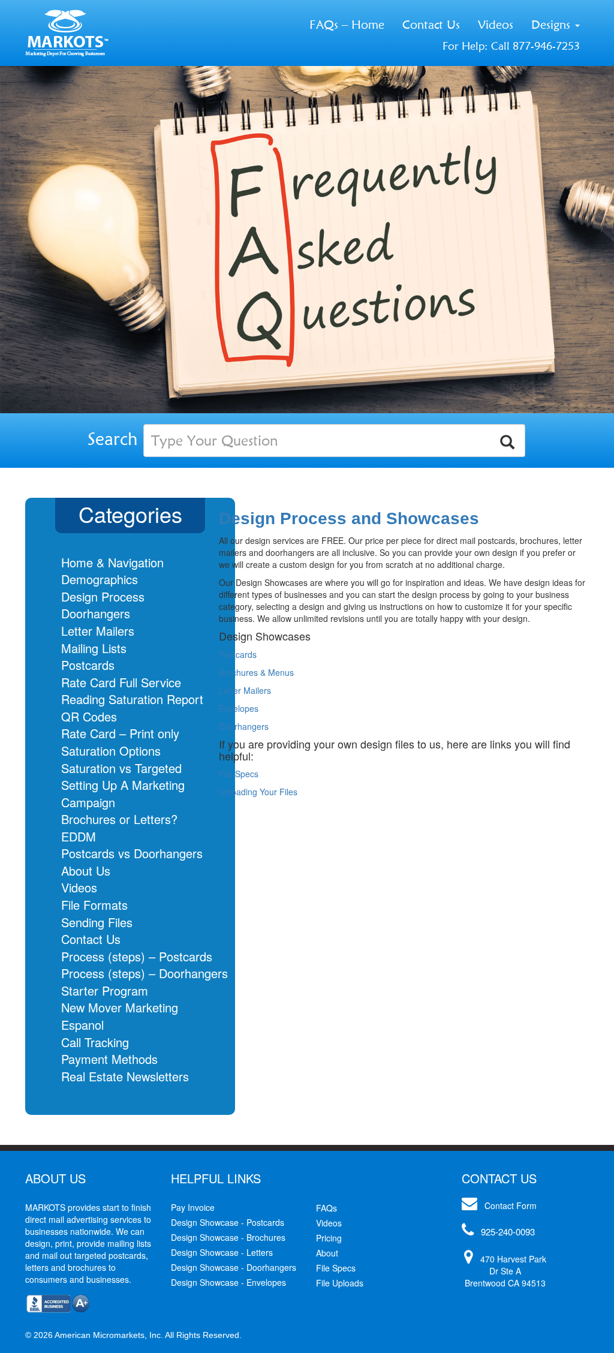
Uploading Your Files (258, 792)
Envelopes (238, 708)
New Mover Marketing (119, 1007)
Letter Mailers (97, 630)
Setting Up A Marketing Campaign (123, 793)
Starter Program (104, 990)
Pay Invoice (193, 1207)
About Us (85, 870)
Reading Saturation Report (132, 699)
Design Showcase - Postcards (227, 1222)
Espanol (82, 1024)
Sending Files (97, 922)
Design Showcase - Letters (222, 1252)
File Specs (238, 774)
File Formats (94, 904)
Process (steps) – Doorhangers (144, 973)
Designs (552, 24)
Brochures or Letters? (119, 819)
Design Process (103, 596)
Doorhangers (95, 613)
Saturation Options (111, 750)
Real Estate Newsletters (125, 1076)
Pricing (329, 1238)
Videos (495, 24)
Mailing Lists (94, 648)
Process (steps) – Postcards (136, 956)
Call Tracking (95, 1042)
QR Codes (89, 716)
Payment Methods (109, 1059)
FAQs (326, 1208)
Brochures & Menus (256, 672)
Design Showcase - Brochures (228, 1237)
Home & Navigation (112, 562)
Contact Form (510, 1205)
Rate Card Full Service (121, 682)
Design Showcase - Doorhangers (233, 1267)
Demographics (99, 579)
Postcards (88, 665)
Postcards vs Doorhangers (132, 853)
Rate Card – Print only (120, 733)
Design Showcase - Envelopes (228, 1282)
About (327, 1253)
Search (113, 438)
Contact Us (431, 24)
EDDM (78, 836)
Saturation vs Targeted (121, 768)
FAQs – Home (346, 24)
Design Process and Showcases (349, 518)
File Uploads (339, 1283)
